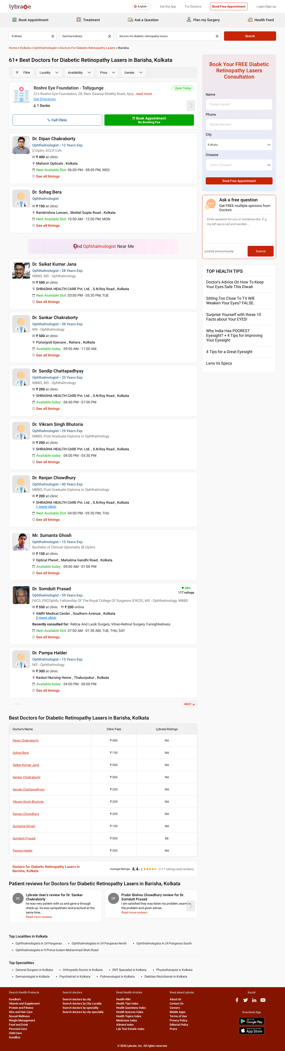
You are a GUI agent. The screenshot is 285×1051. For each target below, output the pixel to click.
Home (13, 48)
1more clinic (46, 507)
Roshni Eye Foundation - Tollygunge (69, 88)
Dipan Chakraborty (26, 740)
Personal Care (18, 1029)
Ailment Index (125, 1024)
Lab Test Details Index (130, 1029)
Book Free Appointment (229, 6)
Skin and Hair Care (21, 1012)
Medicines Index (126, 1020)
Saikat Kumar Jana (26, 765)
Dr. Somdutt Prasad (51, 588)
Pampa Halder (23, 850)
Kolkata (25, 48)
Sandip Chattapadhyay (29, 789)
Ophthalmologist (45, 48)
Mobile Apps (177, 1012)
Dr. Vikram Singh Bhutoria (57, 424)
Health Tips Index (127, 1003)
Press (173, 1029)
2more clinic (46, 618)
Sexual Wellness (19, 1016)
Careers (175, 1007)
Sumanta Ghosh (24, 826)
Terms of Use (178, 1016)
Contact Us (176, 1003)
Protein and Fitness (21, 1007)
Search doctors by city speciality (83, 1012)
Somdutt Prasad (24, 838)
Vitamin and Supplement (24, 1003)
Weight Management (22, 1020)
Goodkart (15, 999)
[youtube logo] (263, 1001)
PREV (18, 704)
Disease (212, 155)
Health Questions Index (131, 1007)
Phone (211, 114)
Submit (261, 251)
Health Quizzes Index (129, 1012)
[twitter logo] (245, 1001)
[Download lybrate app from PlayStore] (252, 1024)
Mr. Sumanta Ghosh (51, 535)
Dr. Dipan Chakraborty (53, 138)
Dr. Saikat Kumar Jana (54, 264)
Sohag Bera (21, 752)
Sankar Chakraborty (27, 777)
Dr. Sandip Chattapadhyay (57, 371)
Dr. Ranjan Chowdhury (54, 477)
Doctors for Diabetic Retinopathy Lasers (87, 48)
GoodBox (14, 1037)
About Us (175, 999)
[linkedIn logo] (254, 1001)
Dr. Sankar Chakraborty (55, 317)
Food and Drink (18, 1024)
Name (210, 94)
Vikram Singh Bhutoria (28, 801)
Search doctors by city (77, 999)
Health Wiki (123, 999)
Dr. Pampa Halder (49, 652)
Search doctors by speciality (80, 1007)
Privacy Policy (178, 1020)
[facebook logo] (237, 1001)
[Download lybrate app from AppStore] (252, 1033)
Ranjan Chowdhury (26, 814)
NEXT (187, 704)
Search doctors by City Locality (82, 1003)
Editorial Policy (179, 1024)
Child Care (15, 1033)
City (209, 134)
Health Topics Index (128, 1016)
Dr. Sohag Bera (47, 192)
